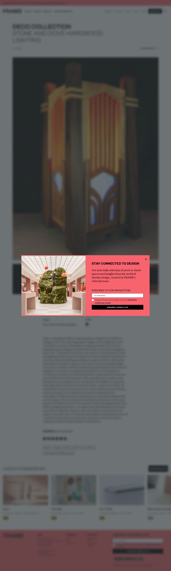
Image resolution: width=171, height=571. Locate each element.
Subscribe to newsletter (117, 307)
